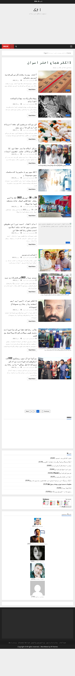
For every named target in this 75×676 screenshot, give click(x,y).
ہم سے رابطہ (12, 642)
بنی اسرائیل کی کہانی (63, 469)
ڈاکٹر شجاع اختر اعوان (29, 80)
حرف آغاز (62, 642)
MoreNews (44, 647)
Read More (31, 89)
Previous (46, 411)
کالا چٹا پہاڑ (66, 488)
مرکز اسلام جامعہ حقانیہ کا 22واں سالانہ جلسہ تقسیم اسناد (54, 155)
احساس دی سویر (54, 260)
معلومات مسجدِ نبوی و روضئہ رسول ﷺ (59, 484)
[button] (71, 46)
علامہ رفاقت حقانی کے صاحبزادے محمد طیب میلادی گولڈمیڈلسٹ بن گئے (54, 339)
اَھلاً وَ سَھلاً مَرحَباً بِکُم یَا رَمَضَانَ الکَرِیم (57, 462)
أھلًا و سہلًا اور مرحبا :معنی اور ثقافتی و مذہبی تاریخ (50, 480)
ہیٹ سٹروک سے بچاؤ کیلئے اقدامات (54, 106)
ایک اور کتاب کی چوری (63, 477)
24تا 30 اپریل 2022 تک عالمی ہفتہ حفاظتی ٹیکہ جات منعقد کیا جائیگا (54, 206)
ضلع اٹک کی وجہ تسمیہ (63, 458)
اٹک (37, 9)
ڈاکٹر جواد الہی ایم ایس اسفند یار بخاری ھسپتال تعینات (54, 311)
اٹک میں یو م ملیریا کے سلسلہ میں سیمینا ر (54, 180)
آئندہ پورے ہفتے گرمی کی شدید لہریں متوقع (54, 82)
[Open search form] (16, 46)
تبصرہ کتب (66, 269)
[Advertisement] (37, 29)
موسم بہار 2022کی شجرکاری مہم (54, 284)
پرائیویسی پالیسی (38, 642)
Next (27, 411)
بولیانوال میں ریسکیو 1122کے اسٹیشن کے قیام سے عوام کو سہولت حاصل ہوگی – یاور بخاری (54, 368)
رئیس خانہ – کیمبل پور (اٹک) (60, 491)
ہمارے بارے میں (52, 642)
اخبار (67, 90)
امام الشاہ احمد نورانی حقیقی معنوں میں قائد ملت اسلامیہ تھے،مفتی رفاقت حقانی (54, 234)
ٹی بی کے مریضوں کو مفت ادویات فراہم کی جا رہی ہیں (54, 131)
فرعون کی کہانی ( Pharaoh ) (62, 473)
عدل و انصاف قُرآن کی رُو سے (61, 465)
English (5, 46)
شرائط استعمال (24, 642)
